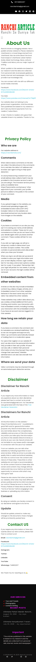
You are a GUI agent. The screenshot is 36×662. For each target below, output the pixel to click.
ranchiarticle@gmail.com (15, 538)
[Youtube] (16, 11)
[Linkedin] (30, 11)
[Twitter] (26, 11)
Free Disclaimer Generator (16, 406)
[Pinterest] (33, 11)
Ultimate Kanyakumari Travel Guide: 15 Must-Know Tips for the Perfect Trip (17, 622)
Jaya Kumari (25, 624)
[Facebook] (19, 11)
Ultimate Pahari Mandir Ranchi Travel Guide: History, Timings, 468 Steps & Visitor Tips (17, 612)
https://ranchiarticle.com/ (11, 153)
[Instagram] (23, 11)
